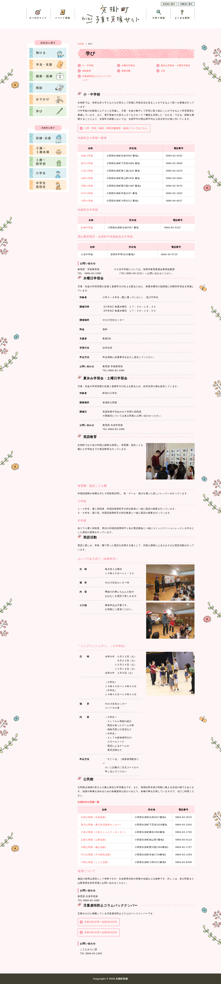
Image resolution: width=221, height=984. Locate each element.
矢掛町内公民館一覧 (88, 802)
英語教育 (86, 71)
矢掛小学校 (87, 155)
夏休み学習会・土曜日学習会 (175, 65)
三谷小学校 (87, 170)
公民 (163, 71)
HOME (81, 44)
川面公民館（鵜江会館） (94, 847)
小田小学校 (87, 200)
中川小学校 (87, 193)
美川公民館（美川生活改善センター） (101, 824)
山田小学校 (87, 178)
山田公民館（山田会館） (94, 839)
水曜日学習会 (128, 65)
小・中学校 (88, 65)
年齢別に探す (186, 4)
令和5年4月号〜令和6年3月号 (100, 932)
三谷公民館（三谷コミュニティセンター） (104, 832)
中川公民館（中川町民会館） (96, 854)
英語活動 (126, 71)
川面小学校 (87, 185)
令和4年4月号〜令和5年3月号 (100, 922)
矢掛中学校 (87, 227)
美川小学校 (87, 163)
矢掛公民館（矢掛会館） (94, 817)
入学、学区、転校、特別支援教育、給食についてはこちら (116, 128)
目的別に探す (169, 4)
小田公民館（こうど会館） (95, 862)
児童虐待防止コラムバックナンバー (97, 78)
